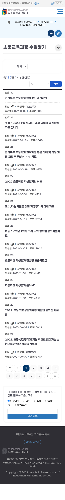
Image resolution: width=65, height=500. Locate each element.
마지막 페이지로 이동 (55, 375)
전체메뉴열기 (60, 11)
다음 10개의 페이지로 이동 (47, 375)
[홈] (9, 22)
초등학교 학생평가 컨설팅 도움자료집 (26, 260)
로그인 (52, 3)
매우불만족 (21, 404)
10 (38, 375)
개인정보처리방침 (24, 434)
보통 (39, 400)
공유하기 (58, 47)
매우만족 (14, 400)
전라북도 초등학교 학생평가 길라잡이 (26, 98)
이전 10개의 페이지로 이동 (17, 368)
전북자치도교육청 (10, 3)
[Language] (36, 3)
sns (58, 3)
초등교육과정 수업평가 (31, 25)
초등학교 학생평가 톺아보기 (20, 285)
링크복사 (58, 33)
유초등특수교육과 (18, 12)
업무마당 (44, 22)
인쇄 (51, 33)
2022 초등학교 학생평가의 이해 (23, 181)
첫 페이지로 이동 (9, 368)
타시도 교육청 (32, 442)
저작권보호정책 (42, 434)
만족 (28, 400)
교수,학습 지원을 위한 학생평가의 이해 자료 (29, 206)
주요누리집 (27, 3)
